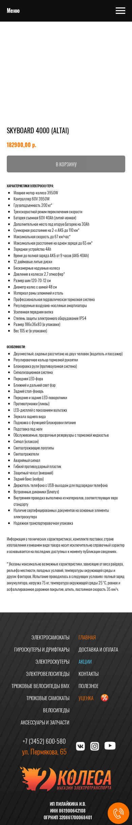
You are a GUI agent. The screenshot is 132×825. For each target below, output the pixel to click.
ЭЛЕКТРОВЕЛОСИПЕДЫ (47, 673)
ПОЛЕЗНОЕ (88, 685)
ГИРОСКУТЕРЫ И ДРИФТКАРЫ (41, 649)
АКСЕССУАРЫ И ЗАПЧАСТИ (45, 722)
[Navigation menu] (120, 10)
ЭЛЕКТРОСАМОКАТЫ (50, 637)
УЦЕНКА (86, 698)
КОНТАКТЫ (88, 673)
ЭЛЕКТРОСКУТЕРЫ (52, 661)
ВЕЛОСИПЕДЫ (56, 710)
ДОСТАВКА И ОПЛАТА (98, 649)
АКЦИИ (85, 661)
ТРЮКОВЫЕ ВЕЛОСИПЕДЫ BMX (40, 685)
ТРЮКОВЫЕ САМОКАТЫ (47, 698)
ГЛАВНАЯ (87, 637)
